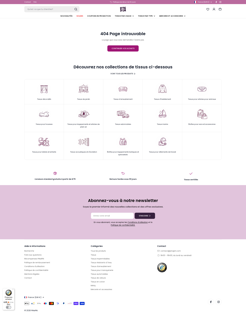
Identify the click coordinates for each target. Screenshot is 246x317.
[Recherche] (75, 9)
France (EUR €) (203, 2)
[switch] (8, 307)
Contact (27, 2)
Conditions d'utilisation (138, 222)
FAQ (34, 2)
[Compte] (214, 9)
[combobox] (51, 9)
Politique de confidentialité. (123, 225)
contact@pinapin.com (171, 251)
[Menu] (12, 289)
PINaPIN (34, 310)
